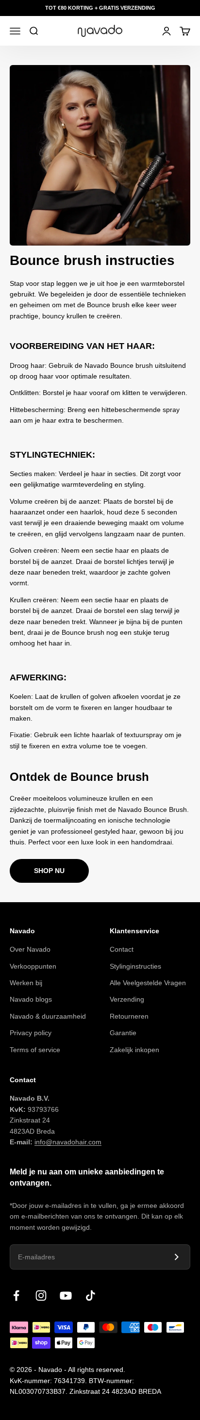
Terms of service (35, 1050)
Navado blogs (31, 999)
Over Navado (30, 949)
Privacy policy (30, 1033)
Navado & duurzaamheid (48, 1016)
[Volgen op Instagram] (41, 1295)
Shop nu (49, 871)
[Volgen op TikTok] (90, 1295)
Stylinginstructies (135, 966)
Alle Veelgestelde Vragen (148, 983)
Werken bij (26, 983)
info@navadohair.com (67, 1142)
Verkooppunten (33, 966)
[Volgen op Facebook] (16, 1295)
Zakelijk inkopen (134, 1050)
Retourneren (129, 1016)
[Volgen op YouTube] (65, 1295)
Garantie (123, 1033)
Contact (121, 949)
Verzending (127, 999)
